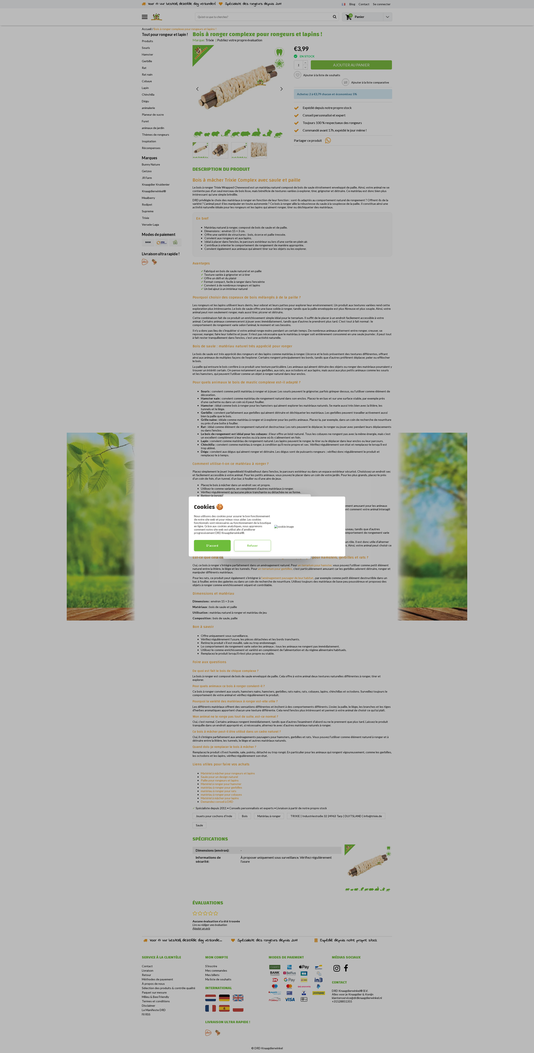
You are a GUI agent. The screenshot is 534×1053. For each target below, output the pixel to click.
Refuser (252, 545)
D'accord (212, 545)
